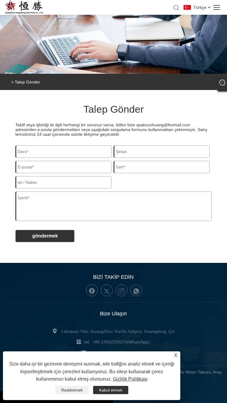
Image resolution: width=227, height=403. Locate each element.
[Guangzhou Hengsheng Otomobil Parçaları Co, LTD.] (24, 12)
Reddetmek (72, 390)
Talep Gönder (27, 82)
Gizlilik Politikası (130, 378)
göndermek (45, 235)
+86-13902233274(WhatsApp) (121, 342)
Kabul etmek (110, 390)
